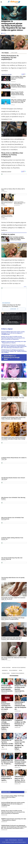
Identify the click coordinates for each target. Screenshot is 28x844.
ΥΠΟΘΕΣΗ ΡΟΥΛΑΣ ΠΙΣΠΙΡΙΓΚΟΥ (17, 673)
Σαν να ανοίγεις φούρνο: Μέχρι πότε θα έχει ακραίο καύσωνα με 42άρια (17, 238)
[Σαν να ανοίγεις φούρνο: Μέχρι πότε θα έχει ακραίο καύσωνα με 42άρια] (5, 239)
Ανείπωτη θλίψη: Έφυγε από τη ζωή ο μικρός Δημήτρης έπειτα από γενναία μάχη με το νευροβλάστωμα (13, 333)
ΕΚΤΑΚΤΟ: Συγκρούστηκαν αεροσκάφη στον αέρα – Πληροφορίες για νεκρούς (13, 342)
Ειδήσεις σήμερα (7, 329)
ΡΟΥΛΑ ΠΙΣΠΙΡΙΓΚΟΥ (13, 670)
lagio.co (24, 842)
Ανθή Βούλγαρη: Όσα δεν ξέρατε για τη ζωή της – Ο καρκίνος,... (7, 761)
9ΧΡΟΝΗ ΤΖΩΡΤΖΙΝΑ (6, 667)
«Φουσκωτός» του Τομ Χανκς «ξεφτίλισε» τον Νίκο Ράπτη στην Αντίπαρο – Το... (7, 743)
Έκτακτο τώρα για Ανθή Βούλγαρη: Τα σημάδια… (6, 778)
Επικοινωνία (20, 839)
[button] (14, 13)
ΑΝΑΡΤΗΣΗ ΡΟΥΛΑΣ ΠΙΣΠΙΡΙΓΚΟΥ (19, 667)
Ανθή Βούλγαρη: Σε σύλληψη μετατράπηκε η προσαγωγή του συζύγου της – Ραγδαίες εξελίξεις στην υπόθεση (14, 351)
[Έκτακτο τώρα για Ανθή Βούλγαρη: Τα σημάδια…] (7, 772)
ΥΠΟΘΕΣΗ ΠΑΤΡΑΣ (6, 673)
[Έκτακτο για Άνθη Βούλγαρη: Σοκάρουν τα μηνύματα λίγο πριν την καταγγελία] (21, 756)
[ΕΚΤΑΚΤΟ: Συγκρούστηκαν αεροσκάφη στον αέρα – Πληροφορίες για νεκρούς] (7, 698)
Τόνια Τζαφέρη (5, 52)
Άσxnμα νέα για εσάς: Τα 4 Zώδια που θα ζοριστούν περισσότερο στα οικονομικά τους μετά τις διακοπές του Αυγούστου (13, 338)
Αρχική (6, 839)
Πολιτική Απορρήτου (13, 839)
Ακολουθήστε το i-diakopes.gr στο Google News (12, 357)
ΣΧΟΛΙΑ (20, 670)
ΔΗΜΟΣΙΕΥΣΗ (5, 670)
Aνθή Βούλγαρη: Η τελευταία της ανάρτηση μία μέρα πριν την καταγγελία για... (20, 705)
